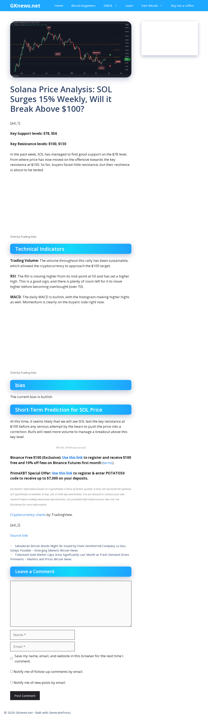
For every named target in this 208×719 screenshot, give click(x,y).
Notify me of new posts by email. (40, 682)
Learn (129, 5)
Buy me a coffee (182, 5)
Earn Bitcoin (149, 5)
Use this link (72, 457)
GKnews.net (25, 5)
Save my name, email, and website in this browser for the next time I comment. (69, 659)
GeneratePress (60, 712)
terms (108, 462)
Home (58, 5)
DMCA (108, 5)
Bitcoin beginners (83, 5)
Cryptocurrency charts (28, 514)
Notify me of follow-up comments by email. (48, 671)
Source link (19, 535)
